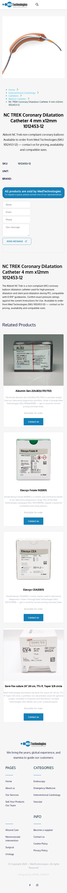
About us (10, 788)
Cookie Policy (41, 843)
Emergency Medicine (44, 788)
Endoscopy (39, 781)
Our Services (12, 794)
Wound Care (12, 830)
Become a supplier (43, 830)
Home (8, 781)
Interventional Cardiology (47, 794)
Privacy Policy (41, 850)
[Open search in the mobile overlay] (37, 4)
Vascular (38, 801)
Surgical (9, 847)
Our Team (10, 805)
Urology (9, 854)
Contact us (39, 836)
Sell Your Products (14, 801)
